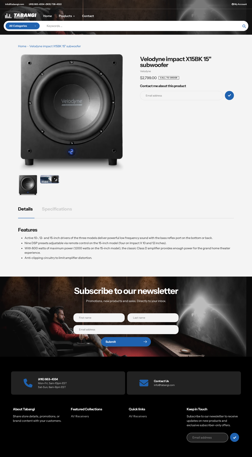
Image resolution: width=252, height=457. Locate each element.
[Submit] (234, 437)
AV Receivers (80, 416)
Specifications (57, 209)
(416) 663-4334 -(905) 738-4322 (45, 4)
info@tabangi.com (14, 4)
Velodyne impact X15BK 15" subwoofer (55, 46)
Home (22, 46)
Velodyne (145, 71)
